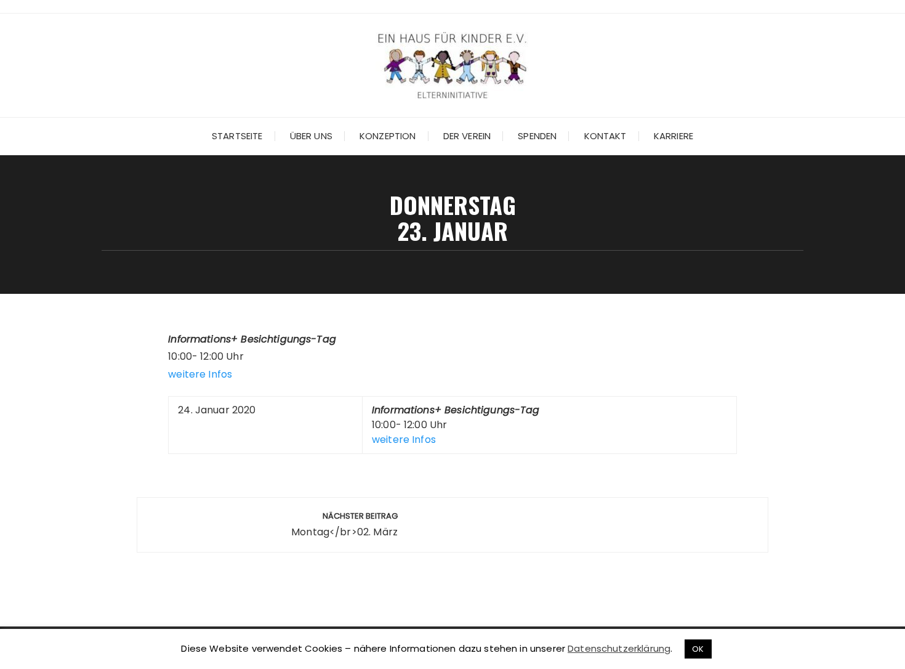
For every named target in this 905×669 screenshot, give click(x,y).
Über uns (311, 135)
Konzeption (388, 135)
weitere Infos (200, 374)
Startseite (237, 135)
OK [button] (698, 649)
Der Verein (467, 135)
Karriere (673, 135)
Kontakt (605, 135)
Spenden (537, 135)
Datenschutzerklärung (619, 648)
